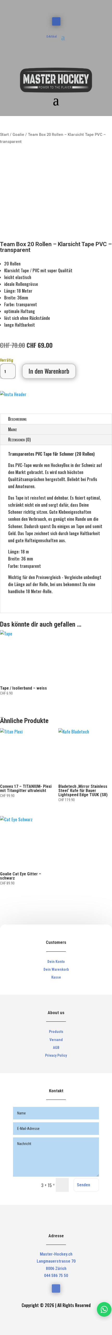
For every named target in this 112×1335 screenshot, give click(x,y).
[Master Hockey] (13, 394)
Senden (83, 1184)
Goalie (18, 134)
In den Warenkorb (49, 371)
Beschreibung (17, 419)
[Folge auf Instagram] (56, 21)
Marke (12, 429)
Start (4, 134)
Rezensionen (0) (19, 439)
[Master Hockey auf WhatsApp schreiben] (104, 1309)
